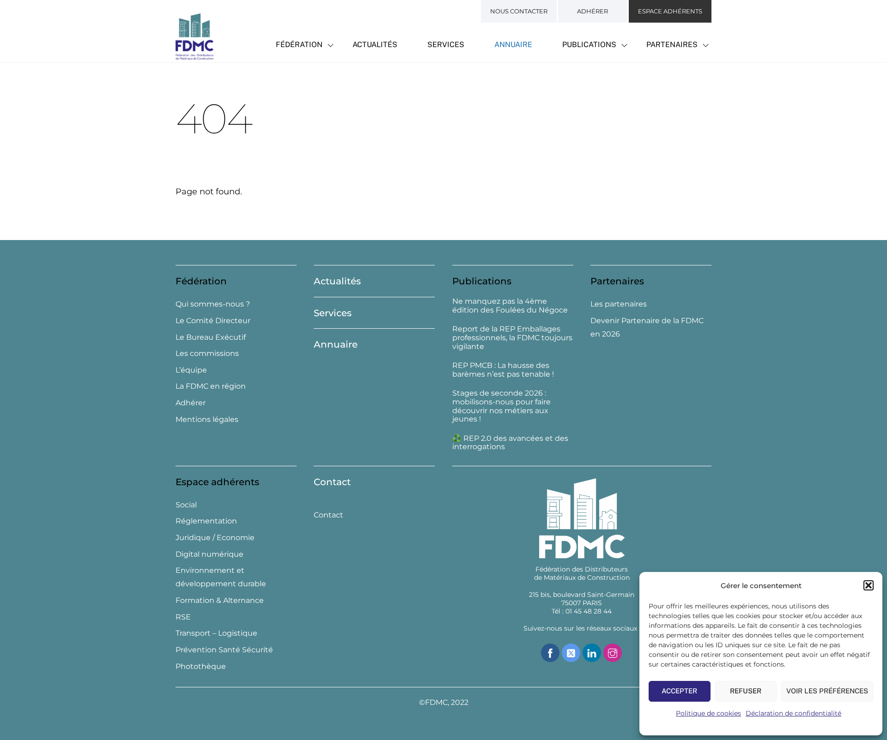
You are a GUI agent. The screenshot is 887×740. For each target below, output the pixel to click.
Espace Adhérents (670, 11)
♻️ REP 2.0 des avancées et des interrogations (510, 442)
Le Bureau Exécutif (211, 337)
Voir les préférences (827, 691)
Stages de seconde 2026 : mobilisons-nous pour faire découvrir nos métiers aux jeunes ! (501, 406)
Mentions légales (207, 419)
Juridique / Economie (215, 537)
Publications (589, 44)
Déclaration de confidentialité (793, 713)
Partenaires (672, 44)
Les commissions (207, 353)
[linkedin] (592, 652)
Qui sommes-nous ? (213, 304)
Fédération (299, 44)
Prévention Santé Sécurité (224, 649)
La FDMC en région (211, 386)
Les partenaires (618, 304)
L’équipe (191, 370)
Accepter (679, 691)
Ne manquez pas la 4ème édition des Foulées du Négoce (510, 305)
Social (186, 504)
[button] (868, 585)
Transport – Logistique (216, 633)
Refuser (745, 691)
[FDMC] (194, 54)
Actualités (374, 44)
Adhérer (592, 11)
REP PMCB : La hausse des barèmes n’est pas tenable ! (503, 370)
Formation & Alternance (220, 600)
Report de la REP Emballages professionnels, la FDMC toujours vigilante (512, 338)
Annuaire (513, 44)
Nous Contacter (518, 11)
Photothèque (201, 666)
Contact (332, 481)
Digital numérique (209, 554)
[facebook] (550, 652)
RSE (183, 617)
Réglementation (206, 521)
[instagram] (612, 652)
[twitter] (571, 652)
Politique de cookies (708, 713)
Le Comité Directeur (213, 320)
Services (445, 44)
